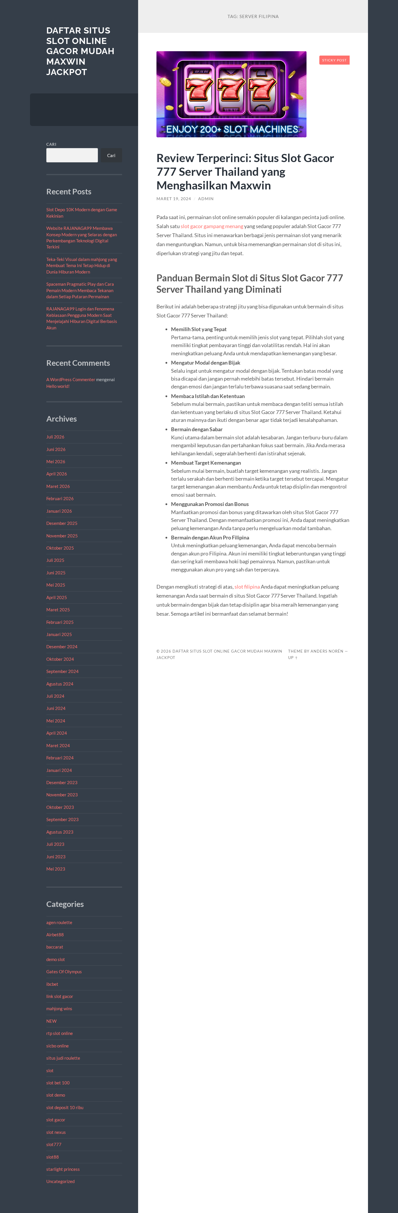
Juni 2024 (56, 708)
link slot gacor (59, 996)
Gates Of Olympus (64, 971)
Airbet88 (55, 934)
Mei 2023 (55, 868)
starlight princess (63, 1169)
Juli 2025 (55, 560)
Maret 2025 (58, 609)
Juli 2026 (55, 436)
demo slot (55, 959)
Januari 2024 (59, 770)
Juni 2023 (56, 856)
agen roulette (59, 922)
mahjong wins (59, 1008)
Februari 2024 (60, 757)
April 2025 (56, 597)
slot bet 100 (58, 1082)
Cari (51, 144)
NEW (51, 1021)
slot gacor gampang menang (212, 226)
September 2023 (62, 819)
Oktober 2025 (60, 547)
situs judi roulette (63, 1058)
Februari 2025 (60, 622)
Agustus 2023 (59, 831)
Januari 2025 (59, 634)
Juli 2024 (55, 696)
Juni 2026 (56, 449)
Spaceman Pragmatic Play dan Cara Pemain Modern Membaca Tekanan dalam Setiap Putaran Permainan (80, 290)
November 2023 (62, 794)
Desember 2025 (62, 523)
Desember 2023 (62, 782)
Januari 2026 (59, 511)
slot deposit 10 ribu (64, 1107)
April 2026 (56, 473)
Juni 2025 (56, 572)
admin (206, 198)
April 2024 (56, 733)
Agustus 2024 (59, 683)
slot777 (53, 1144)
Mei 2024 (55, 720)
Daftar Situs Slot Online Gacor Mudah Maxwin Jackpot (80, 51)
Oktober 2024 (60, 659)
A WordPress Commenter (70, 379)
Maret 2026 (58, 486)
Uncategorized (60, 1181)
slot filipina (247, 586)
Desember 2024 (62, 646)
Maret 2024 (58, 745)
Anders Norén (327, 651)
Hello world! (58, 386)
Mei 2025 (55, 584)
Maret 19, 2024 (173, 198)
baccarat (54, 946)
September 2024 (62, 671)
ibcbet (52, 984)
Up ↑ (293, 657)
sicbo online (57, 1045)
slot (50, 1070)
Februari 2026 (60, 498)
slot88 (52, 1156)
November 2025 (62, 535)
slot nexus (56, 1132)
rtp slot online (59, 1033)
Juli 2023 (55, 844)
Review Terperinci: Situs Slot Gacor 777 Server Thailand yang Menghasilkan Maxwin (245, 171)
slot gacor (55, 1119)
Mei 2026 (55, 461)
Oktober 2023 (60, 807)
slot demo (55, 1094)
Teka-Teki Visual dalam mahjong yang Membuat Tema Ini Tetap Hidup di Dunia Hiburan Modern (81, 265)
